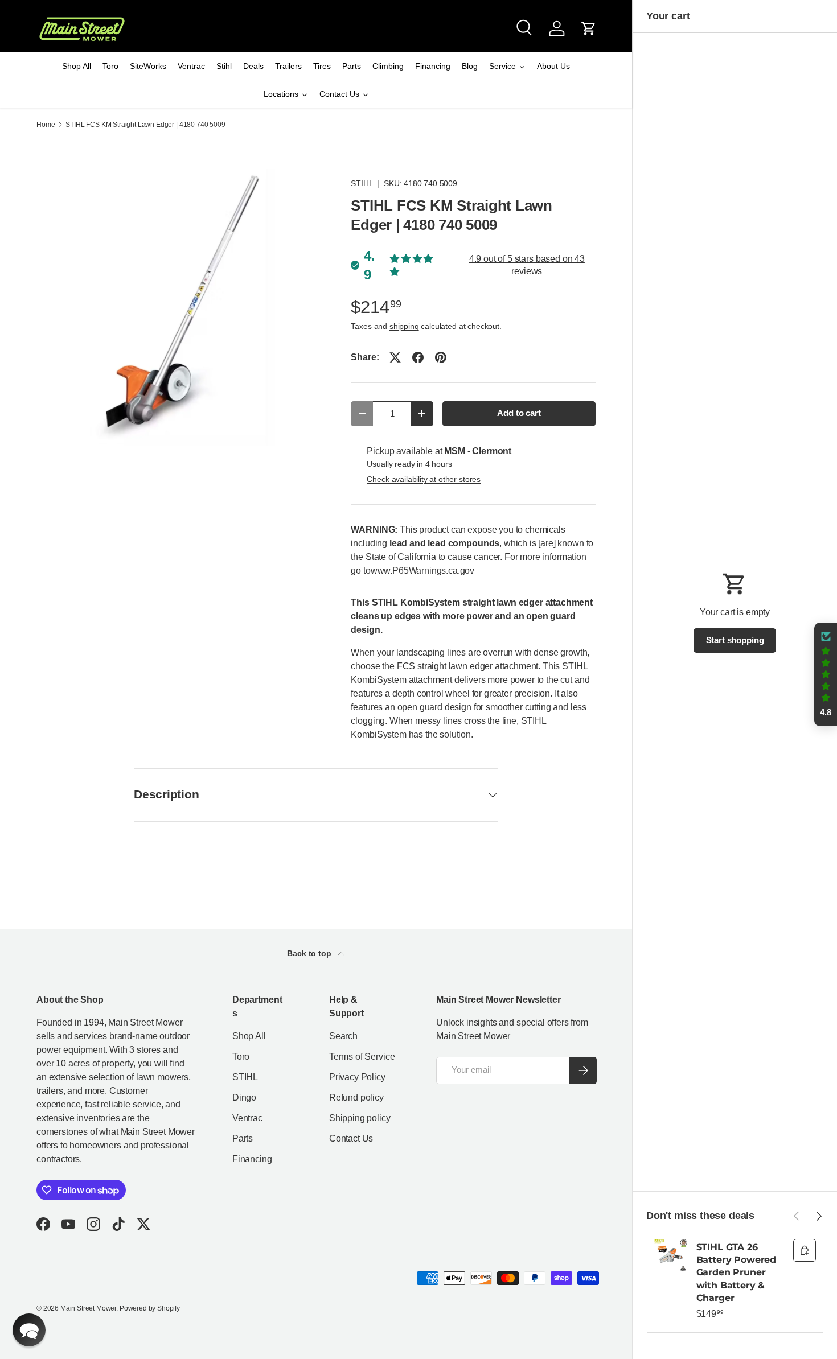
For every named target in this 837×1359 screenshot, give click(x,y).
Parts (242, 1138)
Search (343, 1036)
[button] (588, 28)
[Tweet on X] (395, 357)
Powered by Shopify (150, 1308)
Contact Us (351, 1138)
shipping (404, 326)
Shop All (249, 1036)
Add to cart (518, 413)
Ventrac (247, 1118)
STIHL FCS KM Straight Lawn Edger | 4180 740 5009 (145, 124)
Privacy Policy (357, 1077)
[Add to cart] (804, 1250)
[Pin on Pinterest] (440, 357)
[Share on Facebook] (418, 357)
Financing (252, 1159)
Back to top (310, 953)
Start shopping (735, 640)
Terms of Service (362, 1056)
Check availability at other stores (424, 479)
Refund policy (356, 1097)
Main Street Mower (88, 1308)
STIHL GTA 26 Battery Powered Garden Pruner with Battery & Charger (736, 1273)
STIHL (361, 183)
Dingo (244, 1097)
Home (45, 124)
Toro (240, 1056)
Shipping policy (360, 1118)
